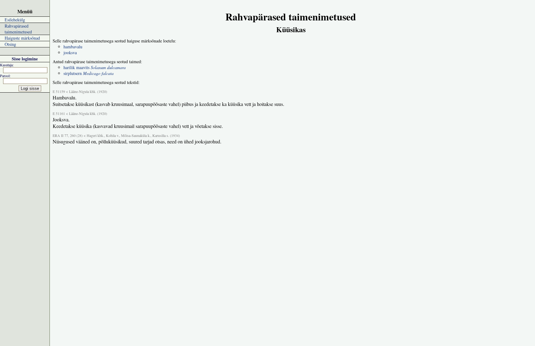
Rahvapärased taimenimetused (18, 29)
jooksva (70, 52)
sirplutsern (88, 73)
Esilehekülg (15, 20)
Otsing (10, 44)
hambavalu (72, 47)
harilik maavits (94, 67)
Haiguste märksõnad (22, 38)
